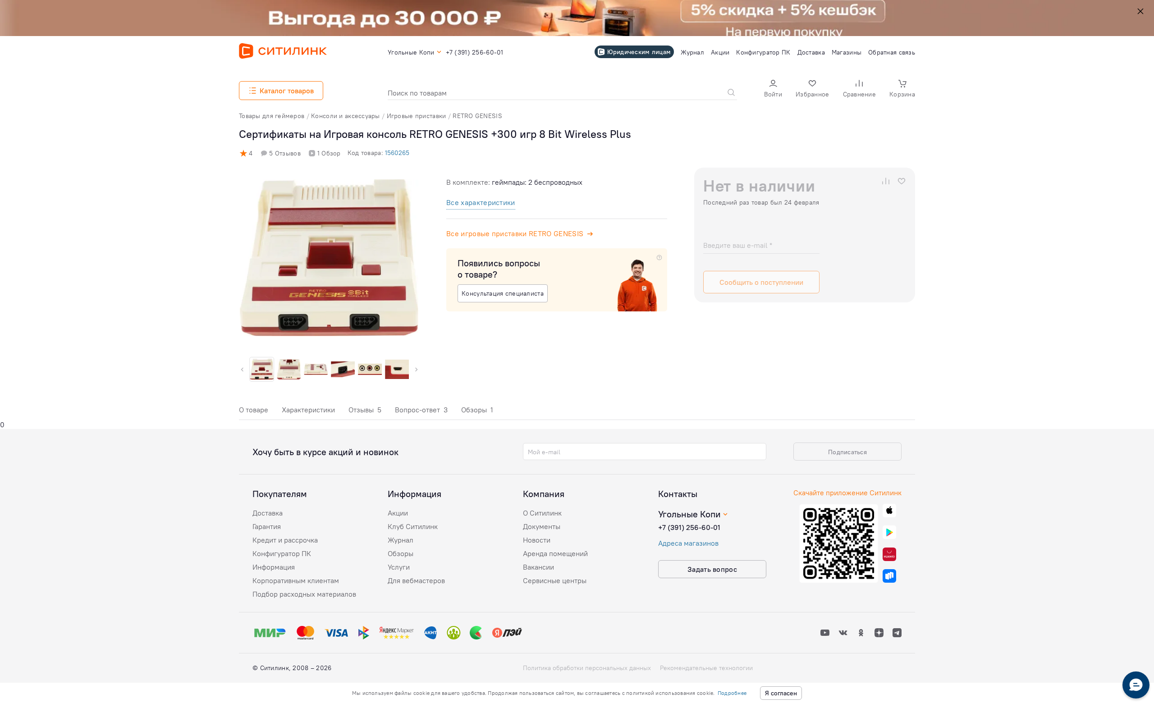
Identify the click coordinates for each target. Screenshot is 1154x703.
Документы (541, 526)
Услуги (399, 566)
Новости (536, 539)
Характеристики (308, 409)
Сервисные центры (554, 580)
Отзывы (364, 409)
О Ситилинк (542, 512)
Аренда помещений (555, 553)
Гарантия (266, 526)
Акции (398, 512)
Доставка (267, 512)
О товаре (253, 409)
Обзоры (477, 409)
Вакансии (538, 566)
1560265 (397, 153)
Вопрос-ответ (421, 409)
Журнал (400, 539)
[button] (773, 89)
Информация (273, 566)
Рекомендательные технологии (706, 668)
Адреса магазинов (688, 543)
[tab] (253, 412)
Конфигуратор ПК (281, 553)
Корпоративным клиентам (295, 580)
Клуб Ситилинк (413, 526)
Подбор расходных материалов (304, 593)
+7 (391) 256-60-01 (689, 527)
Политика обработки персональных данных (587, 668)
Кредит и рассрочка (285, 539)
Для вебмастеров (416, 580)
